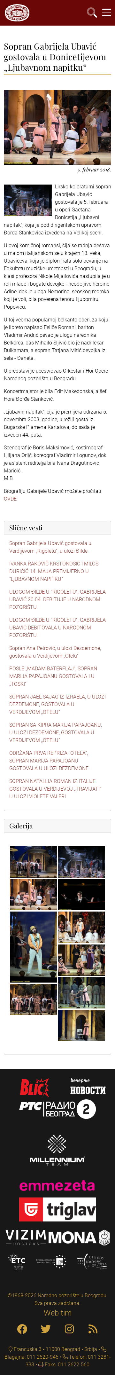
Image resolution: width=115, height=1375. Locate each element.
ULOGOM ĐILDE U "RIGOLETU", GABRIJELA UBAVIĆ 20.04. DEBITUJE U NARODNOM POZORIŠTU (57, 599)
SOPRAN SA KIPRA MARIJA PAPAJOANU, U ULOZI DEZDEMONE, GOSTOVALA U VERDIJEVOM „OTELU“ (55, 732)
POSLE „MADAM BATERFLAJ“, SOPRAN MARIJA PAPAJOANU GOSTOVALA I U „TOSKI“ (53, 676)
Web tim (58, 1312)
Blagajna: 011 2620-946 (31, 1357)
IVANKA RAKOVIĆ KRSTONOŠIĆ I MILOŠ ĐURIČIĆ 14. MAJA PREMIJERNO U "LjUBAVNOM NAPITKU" (53, 571)
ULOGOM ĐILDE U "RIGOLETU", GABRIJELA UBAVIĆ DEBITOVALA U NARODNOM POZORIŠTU (57, 627)
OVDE (10, 499)
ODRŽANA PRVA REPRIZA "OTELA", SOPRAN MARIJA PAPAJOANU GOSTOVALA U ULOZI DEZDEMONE (48, 760)
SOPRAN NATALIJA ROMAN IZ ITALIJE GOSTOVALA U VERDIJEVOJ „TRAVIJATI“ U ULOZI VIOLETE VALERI (55, 789)
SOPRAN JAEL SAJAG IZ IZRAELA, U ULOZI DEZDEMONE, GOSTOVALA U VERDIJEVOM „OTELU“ (57, 704)
